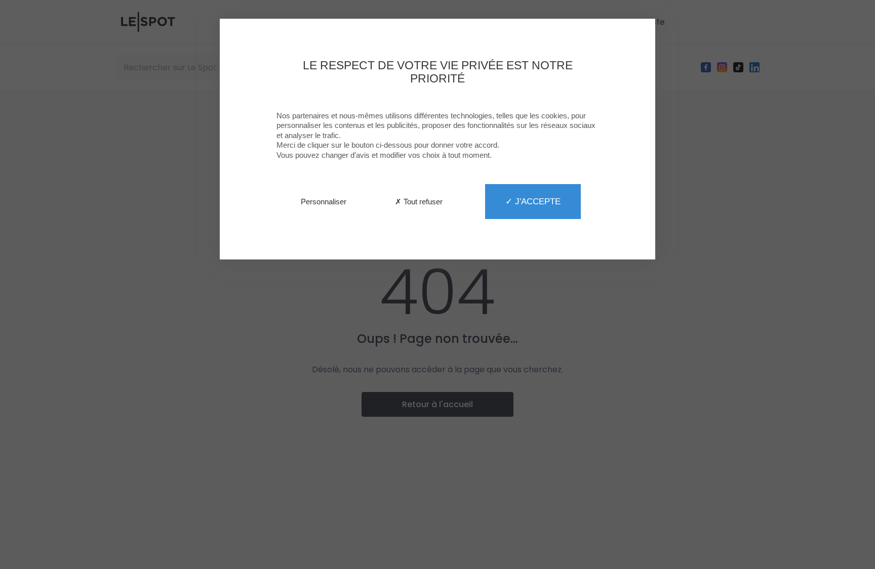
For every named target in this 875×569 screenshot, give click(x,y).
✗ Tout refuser (419, 201)
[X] (437, 284)
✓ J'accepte (533, 201)
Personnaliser (323, 201)
